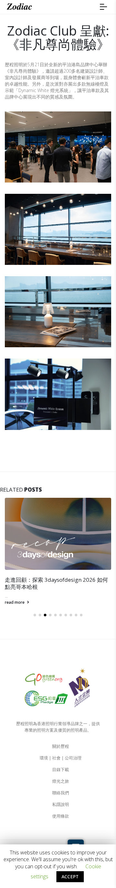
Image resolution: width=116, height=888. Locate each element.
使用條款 (60, 816)
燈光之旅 (60, 781)
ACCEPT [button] (70, 876)
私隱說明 (60, 804)
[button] (34, 615)
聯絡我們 (60, 793)
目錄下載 (60, 769)
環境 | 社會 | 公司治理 (61, 758)
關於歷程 (60, 746)
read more (15, 602)
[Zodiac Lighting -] (19, 7)
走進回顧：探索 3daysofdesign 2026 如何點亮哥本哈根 (56, 583)
